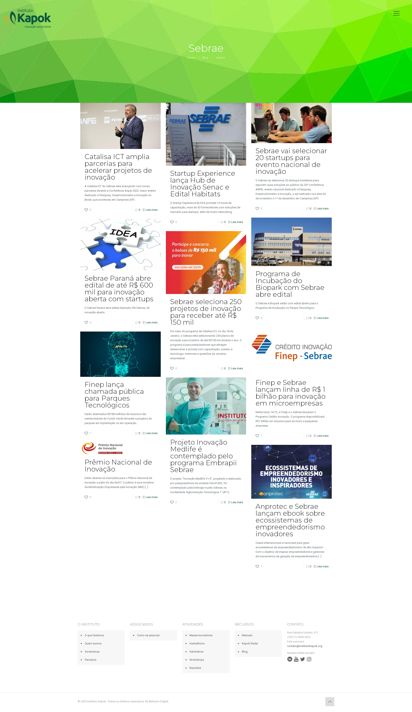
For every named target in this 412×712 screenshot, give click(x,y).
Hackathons (196, 643)
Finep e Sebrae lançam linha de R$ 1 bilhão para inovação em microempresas (291, 392)
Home (191, 57)
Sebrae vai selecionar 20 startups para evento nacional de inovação (291, 161)
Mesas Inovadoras (200, 635)
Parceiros (90, 659)
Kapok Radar (250, 643)
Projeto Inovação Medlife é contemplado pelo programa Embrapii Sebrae (203, 456)
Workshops (196, 659)
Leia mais (152, 209)
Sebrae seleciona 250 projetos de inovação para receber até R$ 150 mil (206, 311)
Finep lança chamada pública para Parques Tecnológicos (114, 394)
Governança (92, 651)
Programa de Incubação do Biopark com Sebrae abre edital (290, 284)
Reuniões (195, 668)
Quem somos (93, 643)
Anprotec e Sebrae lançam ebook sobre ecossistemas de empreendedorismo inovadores (290, 520)
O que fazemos (94, 635)
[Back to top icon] (329, 701)
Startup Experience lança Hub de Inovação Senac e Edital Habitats (202, 183)
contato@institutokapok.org (304, 646)
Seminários (196, 651)
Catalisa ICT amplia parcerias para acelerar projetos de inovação (118, 166)
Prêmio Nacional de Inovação (118, 465)
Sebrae (220, 57)
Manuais (247, 635)
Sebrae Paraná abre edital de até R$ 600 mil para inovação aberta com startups (119, 288)
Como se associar (148, 635)
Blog (205, 57)
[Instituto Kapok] (27, 18)
